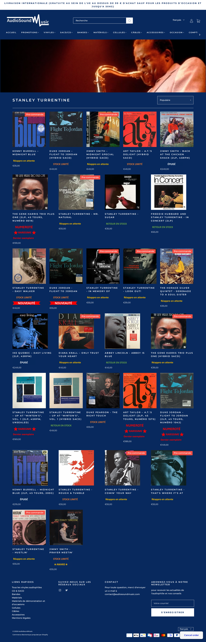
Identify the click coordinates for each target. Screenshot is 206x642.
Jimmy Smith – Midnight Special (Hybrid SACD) (100, 154)
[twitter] (66, 590)
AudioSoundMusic (25, 631)
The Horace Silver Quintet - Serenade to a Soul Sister (175, 291)
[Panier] (198, 21)
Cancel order (191, 635)
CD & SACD (18, 591)
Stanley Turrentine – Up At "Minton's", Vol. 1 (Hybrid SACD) (65, 415)
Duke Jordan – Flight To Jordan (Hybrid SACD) (63, 154)
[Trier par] (175, 100)
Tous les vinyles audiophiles (27, 587)
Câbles (136, 32)
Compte (194, 32)
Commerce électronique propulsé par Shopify (30, 635)
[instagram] (60, 590)
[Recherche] (99, 21)
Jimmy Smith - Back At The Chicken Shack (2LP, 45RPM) (175, 154)
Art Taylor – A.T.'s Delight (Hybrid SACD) (137, 154)
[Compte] (191, 21)
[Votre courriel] (172, 603)
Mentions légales (21, 618)
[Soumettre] (129, 21)
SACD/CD (65, 32)
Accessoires (155, 32)
